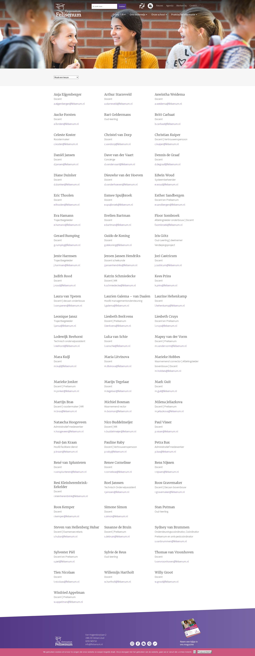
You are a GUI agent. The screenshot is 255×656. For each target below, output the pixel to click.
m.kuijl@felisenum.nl (65, 366)
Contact (193, 5)
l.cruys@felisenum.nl (166, 325)
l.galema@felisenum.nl (116, 305)
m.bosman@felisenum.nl (117, 411)
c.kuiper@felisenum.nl (167, 144)
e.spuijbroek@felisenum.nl (118, 204)
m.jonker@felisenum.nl (66, 391)
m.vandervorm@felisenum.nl (171, 346)
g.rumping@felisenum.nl (67, 245)
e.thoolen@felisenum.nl (67, 204)
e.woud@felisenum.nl (166, 184)
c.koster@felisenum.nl (66, 144)
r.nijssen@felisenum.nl (167, 471)
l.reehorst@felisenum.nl (67, 346)
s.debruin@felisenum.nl (117, 536)
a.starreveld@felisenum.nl (118, 103)
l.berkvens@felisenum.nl (117, 325)
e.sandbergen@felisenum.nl (170, 204)
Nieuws (159, 5)
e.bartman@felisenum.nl (117, 224)
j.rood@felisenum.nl (65, 285)
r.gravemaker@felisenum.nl (170, 492)
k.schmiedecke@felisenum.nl (120, 285)
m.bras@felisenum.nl (65, 411)
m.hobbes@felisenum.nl (168, 370)
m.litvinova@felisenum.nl (117, 366)
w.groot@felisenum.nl (166, 581)
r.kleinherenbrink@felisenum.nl (71, 496)
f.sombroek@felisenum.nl (168, 224)
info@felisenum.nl (94, 644)
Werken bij (181, 5)
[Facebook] (138, 643)
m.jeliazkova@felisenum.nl (169, 411)
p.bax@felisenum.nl (165, 451)
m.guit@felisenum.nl (166, 391)
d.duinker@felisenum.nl (67, 184)
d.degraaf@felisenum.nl (167, 164)
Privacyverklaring (205, 652)
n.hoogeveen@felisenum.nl (69, 431)
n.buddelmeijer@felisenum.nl (120, 431)
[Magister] (143, 643)
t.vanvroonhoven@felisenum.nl (172, 561)
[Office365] (149, 643)
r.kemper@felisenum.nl (66, 516)
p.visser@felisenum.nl (166, 431)
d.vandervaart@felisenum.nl (119, 164)
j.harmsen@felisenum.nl (67, 265)
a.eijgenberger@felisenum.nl (69, 103)
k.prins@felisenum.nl (166, 285)
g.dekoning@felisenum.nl (118, 245)
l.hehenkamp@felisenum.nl (170, 305)
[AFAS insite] (155, 643)
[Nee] (251, 652)
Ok (195, 652)
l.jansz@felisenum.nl (65, 325)
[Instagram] (132, 643)
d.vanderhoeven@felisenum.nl (121, 184)
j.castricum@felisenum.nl (168, 265)
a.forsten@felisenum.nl (66, 123)
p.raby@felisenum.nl (115, 451)
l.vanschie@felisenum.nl (117, 346)
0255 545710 (91, 641)
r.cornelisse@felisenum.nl (118, 471)
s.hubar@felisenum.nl (65, 536)
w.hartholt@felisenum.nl (117, 581)
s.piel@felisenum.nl (64, 561)
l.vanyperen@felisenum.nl (68, 305)
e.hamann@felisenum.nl (67, 224)
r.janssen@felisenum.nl (116, 492)
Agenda (169, 5)
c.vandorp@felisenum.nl (117, 144)
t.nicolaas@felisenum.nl (66, 581)
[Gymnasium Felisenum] (68, 9)
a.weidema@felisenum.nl (168, 103)
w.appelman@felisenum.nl (68, 601)
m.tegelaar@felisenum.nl (117, 391)
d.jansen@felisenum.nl (66, 164)
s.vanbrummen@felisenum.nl (171, 541)
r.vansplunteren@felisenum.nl (70, 471)
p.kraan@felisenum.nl (66, 451)
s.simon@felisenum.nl (116, 516)
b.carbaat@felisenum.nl (167, 123)
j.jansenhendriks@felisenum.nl (120, 265)
